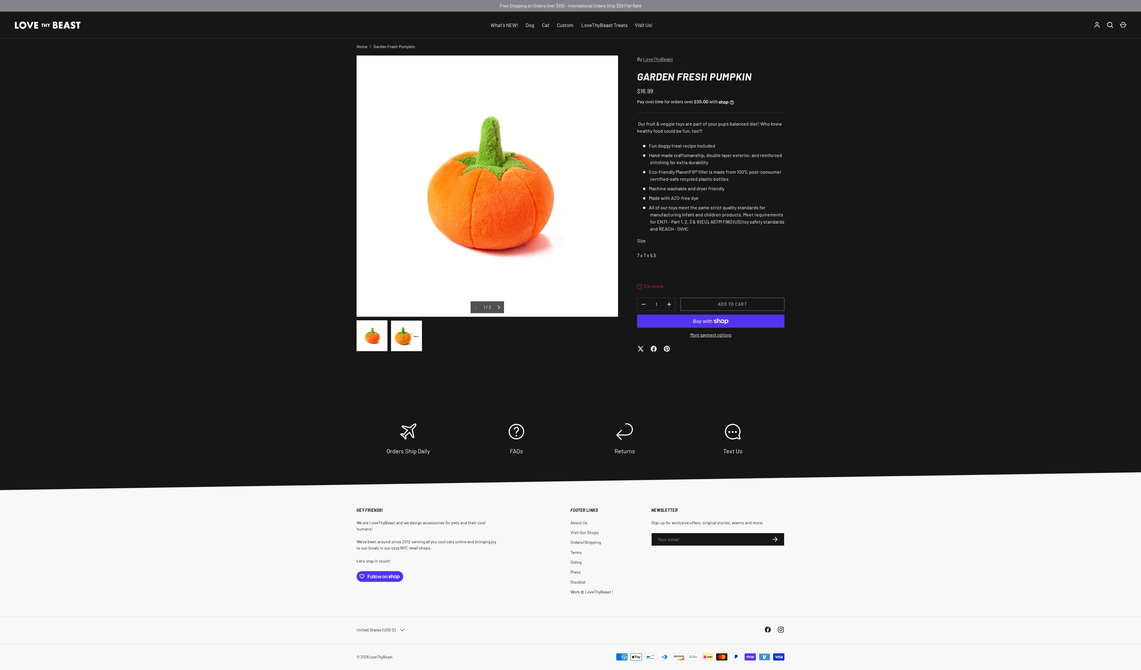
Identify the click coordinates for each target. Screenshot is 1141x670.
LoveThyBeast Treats (604, 25)
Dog (530, 25)
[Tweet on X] (640, 348)
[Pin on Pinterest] (666, 348)
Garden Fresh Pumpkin (394, 46)
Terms (576, 552)
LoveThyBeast (658, 59)
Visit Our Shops (584, 532)
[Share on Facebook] (653, 348)
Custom (565, 25)
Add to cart (732, 304)
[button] (1123, 24)
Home (362, 46)
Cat (545, 25)
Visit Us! (644, 25)
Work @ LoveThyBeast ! (591, 591)
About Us (578, 522)
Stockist (578, 582)
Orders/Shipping (585, 542)
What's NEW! (504, 25)
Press (575, 571)
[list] (487, 186)
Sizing (575, 562)
